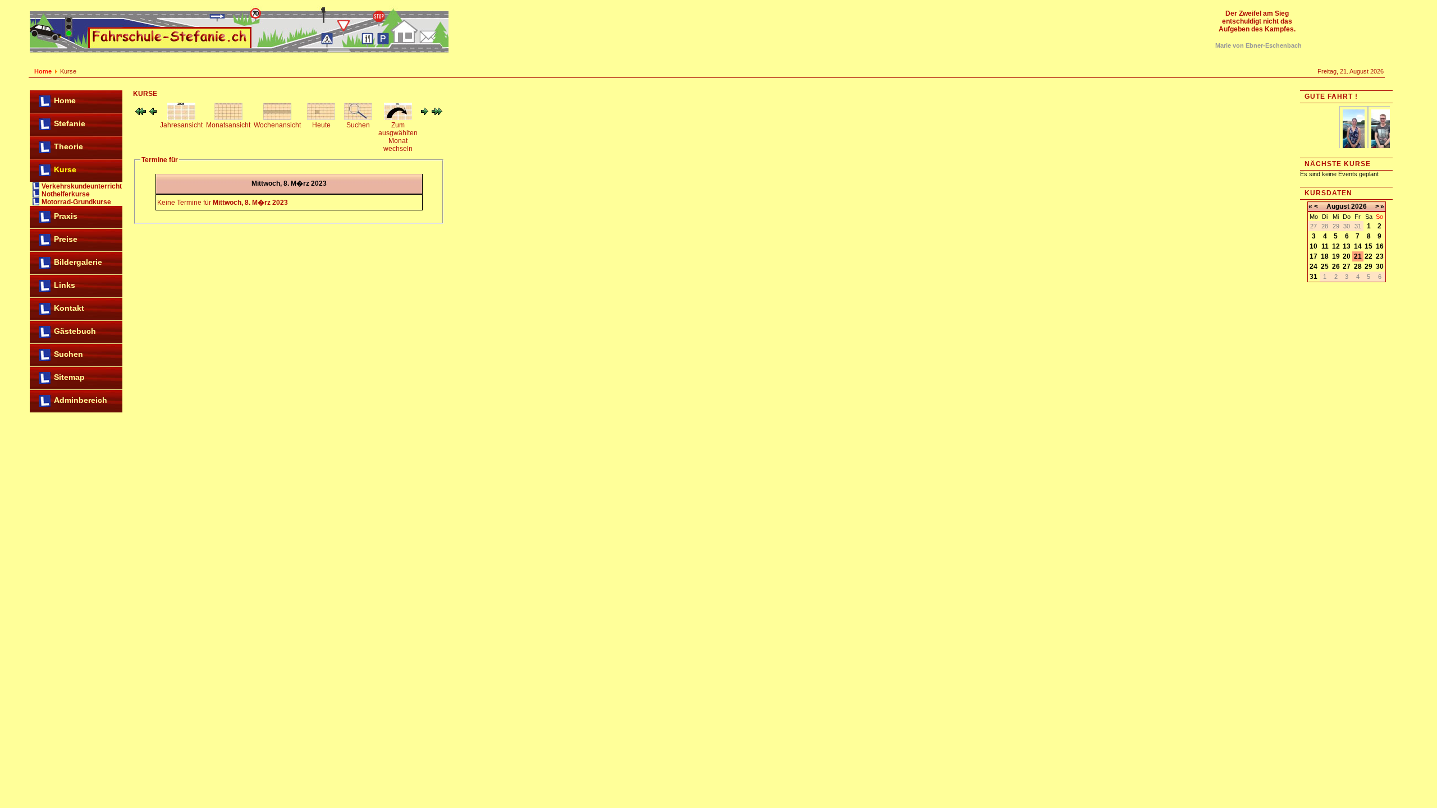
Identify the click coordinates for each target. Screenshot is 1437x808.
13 (1347, 246)
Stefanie (69, 123)
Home (43, 71)
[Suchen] (358, 118)
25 (1325, 266)
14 (1358, 246)
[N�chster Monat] (437, 113)
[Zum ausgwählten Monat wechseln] (398, 118)
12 (1336, 246)
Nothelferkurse (66, 194)
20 (1347, 256)
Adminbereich (80, 400)
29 (1368, 266)
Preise (65, 239)
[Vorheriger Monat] (140, 113)
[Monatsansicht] (228, 118)
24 (1313, 266)
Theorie (68, 146)
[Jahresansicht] (181, 118)
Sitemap (69, 377)
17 (1313, 256)
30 (1380, 266)
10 (1313, 246)
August (1337, 206)
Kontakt (69, 308)
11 (1325, 246)
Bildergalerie (78, 262)
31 (1313, 277)
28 (1358, 266)
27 (1347, 266)
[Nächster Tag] (424, 113)
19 (1336, 256)
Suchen (68, 354)
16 (1380, 246)
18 (1325, 256)
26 (1336, 266)
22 (1368, 256)
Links (64, 285)
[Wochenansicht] (277, 118)
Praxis (65, 216)
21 (1358, 256)
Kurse (65, 169)
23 (1380, 256)
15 (1368, 246)
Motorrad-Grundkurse (76, 202)
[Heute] (321, 118)
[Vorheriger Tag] (153, 113)
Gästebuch (75, 331)
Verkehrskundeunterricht (82, 186)
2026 (1359, 206)
